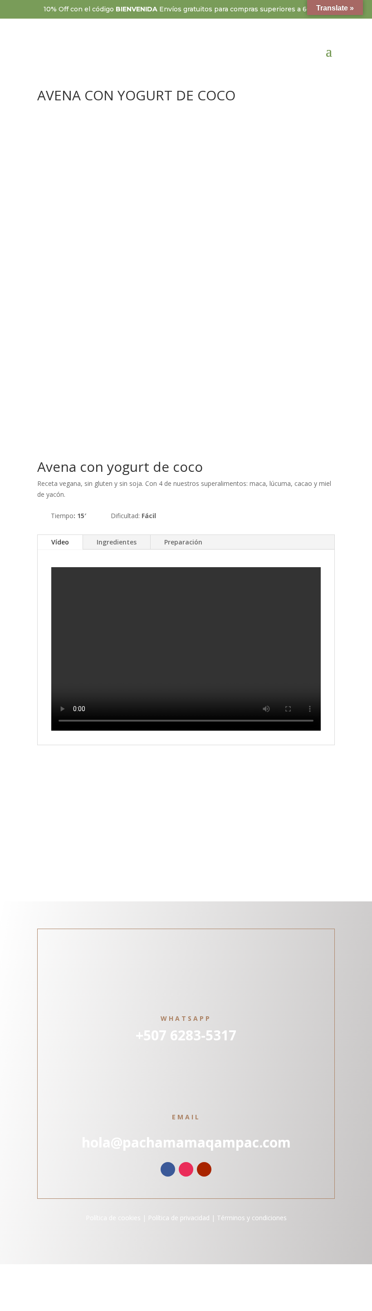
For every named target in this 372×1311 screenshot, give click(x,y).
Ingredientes (117, 542)
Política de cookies (113, 1217)
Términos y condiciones (252, 1217)
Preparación (183, 542)
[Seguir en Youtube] (204, 1169)
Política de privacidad (178, 1217)
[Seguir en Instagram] (186, 1169)
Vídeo (60, 542)
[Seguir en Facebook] (168, 1169)
